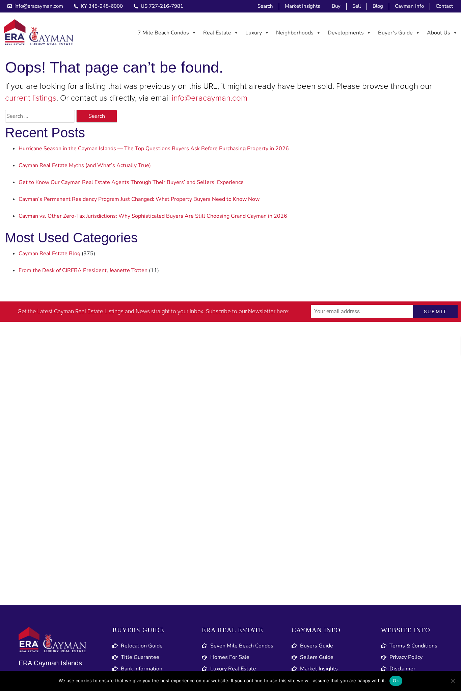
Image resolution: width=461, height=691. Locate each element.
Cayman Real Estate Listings (89, 312)
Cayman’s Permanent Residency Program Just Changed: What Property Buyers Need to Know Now (139, 199)
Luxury (253, 32)
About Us (438, 32)
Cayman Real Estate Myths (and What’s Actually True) (85, 165)
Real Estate (217, 32)
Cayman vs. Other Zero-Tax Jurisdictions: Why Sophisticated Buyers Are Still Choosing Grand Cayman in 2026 (153, 216)
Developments (346, 32)
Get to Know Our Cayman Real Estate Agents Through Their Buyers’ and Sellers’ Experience (131, 182)
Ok (396, 680)
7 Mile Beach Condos (163, 32)
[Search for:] (40, 116)
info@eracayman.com (209, 98)
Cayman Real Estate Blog (49, 253)
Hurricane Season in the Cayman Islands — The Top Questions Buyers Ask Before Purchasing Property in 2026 (154, 148)
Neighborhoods (295, 32)
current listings (30, 98)
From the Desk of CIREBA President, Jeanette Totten (83, 270)
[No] (452, 680)
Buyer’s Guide (395, 32)
